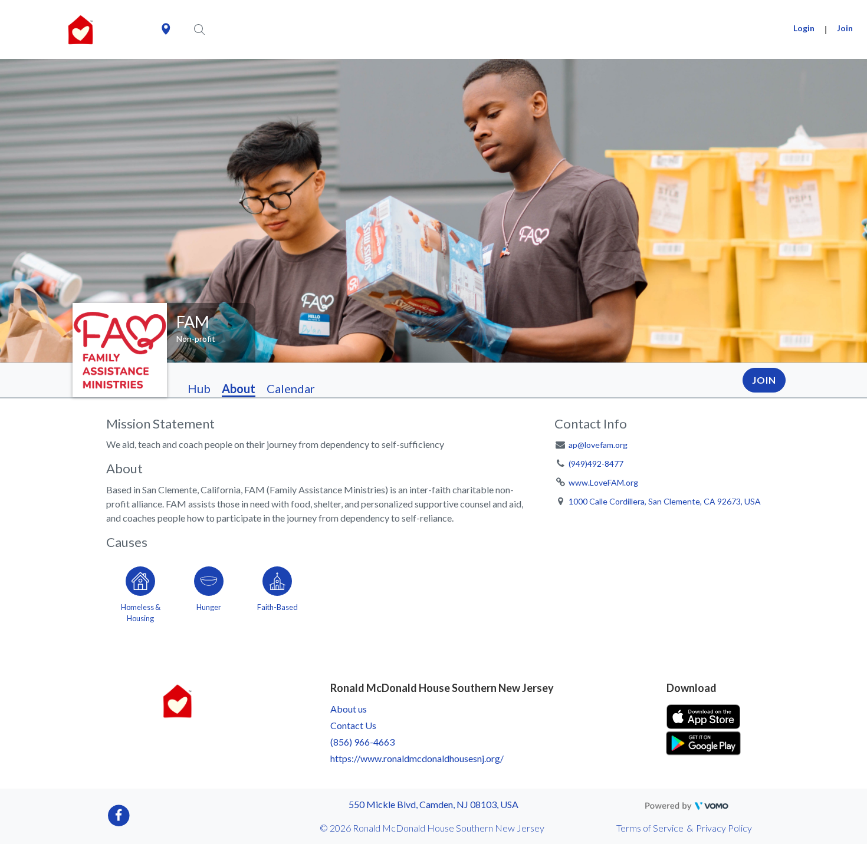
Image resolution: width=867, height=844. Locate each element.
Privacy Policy (724, 827)
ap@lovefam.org (598, 445)
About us (348, 708)
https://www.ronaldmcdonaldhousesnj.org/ (417, 758)
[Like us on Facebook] (119, 814)
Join (845, 28)
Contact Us (353, 725)
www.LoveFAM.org (603, 482)
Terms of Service (650, 827)
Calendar (291, 388)
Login (804, 28)
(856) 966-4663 (362, 741)
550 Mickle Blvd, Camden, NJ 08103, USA (433, 804)
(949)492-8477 (596, 464)
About (238, 388)
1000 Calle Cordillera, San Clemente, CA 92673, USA (665, 501)
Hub (199, 388)
